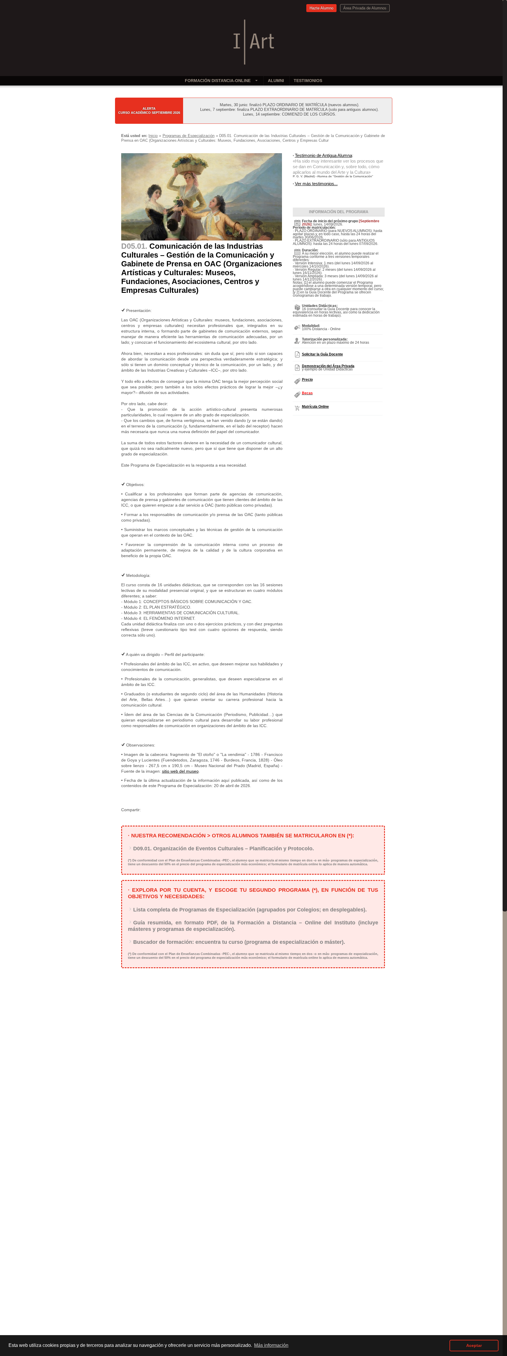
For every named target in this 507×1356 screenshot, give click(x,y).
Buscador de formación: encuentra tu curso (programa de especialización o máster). (239, 942)
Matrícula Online (315, 407)
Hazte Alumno (321, 8)
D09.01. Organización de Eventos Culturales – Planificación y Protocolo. (223, 848)
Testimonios (308, 80)
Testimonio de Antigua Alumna (323, 155)
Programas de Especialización (188, 135)
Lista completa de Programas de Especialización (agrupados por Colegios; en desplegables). (250, 910)
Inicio (153, 135)
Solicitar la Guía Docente (322, 354)
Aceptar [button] (474, 1345)
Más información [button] (271, 1345)
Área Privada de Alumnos (364, 8)
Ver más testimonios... (316, 183)
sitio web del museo (180, 771)
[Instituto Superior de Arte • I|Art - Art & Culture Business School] (253, 65)
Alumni (276, 80)
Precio (307, 380)
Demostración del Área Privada (328, 366)
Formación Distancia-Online (218, 80)
